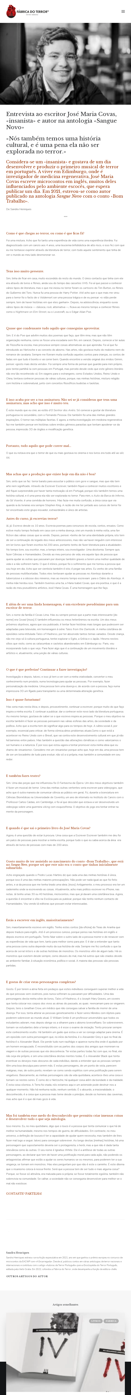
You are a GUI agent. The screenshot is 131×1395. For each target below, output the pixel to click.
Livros (95, 1321)
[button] (123, 11)
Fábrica (111, 1321)
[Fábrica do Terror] (27, 11)
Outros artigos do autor (27, 1276)
